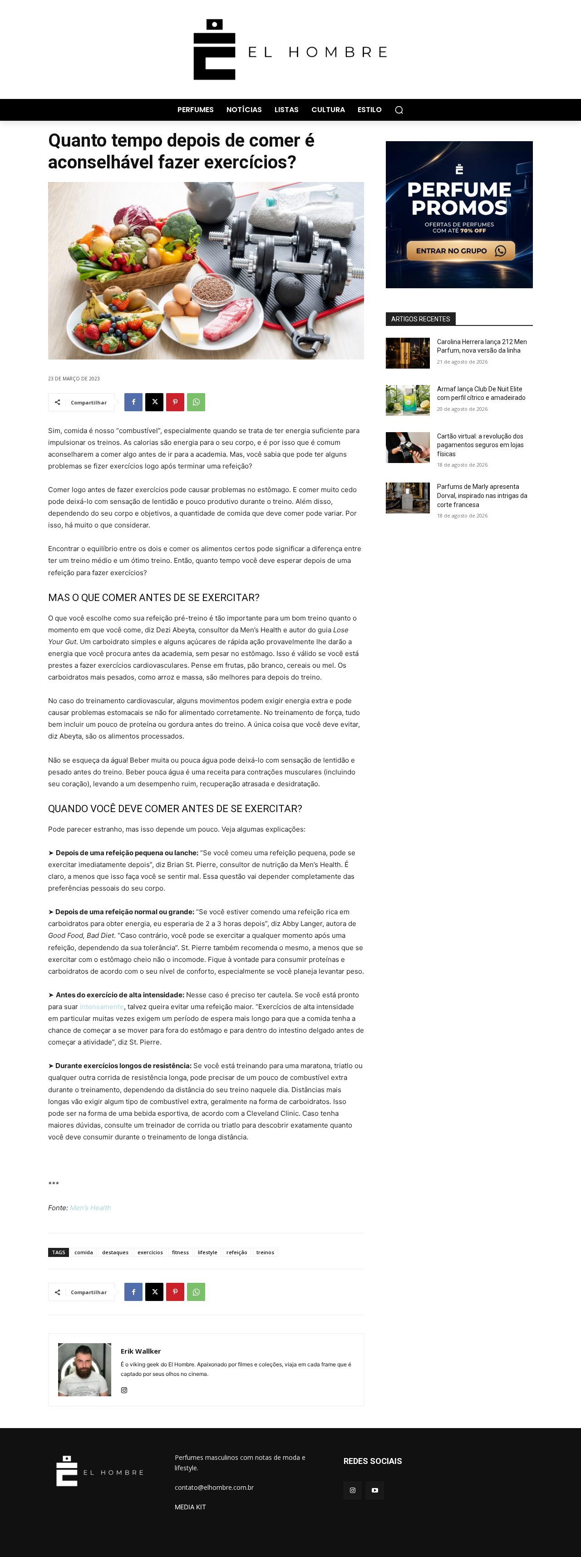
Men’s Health (90, 1207)
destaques (115, 1252)
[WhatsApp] (196, 402)
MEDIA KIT (190, 1507)
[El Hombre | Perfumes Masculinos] (290, 49)
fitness (180, 1252)
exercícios (150, 1252)
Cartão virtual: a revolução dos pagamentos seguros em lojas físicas (480, 445)
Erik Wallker (141, 1350)
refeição (236, 1252)
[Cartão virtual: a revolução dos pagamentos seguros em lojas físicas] (408, 447)
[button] (399, 110)
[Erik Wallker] (84, 1369)
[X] (154, 402)
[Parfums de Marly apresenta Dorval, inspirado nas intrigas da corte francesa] (408, 498)
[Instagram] (124, 1388)
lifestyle (207, 1252)
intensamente (102, 1006)
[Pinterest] (175, 402)
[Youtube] (375, 1490)
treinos (265, 1252)
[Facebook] (133, 402)
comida (83, 1252)
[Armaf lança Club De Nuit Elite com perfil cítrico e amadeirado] (408, 400)
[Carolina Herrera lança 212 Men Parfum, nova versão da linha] (408, 353)
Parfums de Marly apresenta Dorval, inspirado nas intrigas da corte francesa (482, 495)
